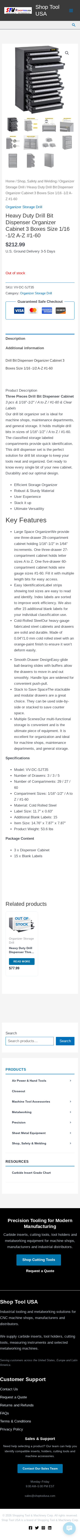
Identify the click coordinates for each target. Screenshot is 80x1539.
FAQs (4, 1413)
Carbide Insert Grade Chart (31, 1172)
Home (10, 181)
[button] (74, 25)
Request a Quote (40, 1271)
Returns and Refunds (17, 1405)
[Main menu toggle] (71, 10)
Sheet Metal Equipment (29, 1133)
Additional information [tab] (25, 348)
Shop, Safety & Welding (29, 1143)
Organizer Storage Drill (24, 207)
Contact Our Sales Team (40, 1468)
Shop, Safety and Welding (37, 181)
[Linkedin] (50, 1528)
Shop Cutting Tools (38, 1260)
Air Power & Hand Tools (29, 1080)
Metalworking (22, 1112)
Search (11, 1033)
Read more (21, 961)
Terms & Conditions (15, 1421)
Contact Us (9, 1389)
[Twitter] (37, 1528)
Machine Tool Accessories (31, 1101)
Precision (19, 1122)
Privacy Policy (11, 1429)
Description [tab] (15, 339)
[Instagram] (43, 1528)
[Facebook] (30, 1528)
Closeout (18, 1091)
